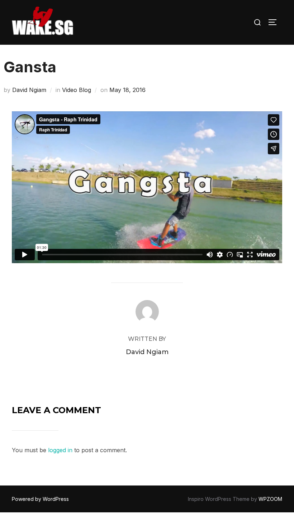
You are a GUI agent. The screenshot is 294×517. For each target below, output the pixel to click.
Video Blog (76, 89)
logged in (60, 450)
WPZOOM (270, 499)
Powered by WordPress (40, 499)
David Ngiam (29, 89)
